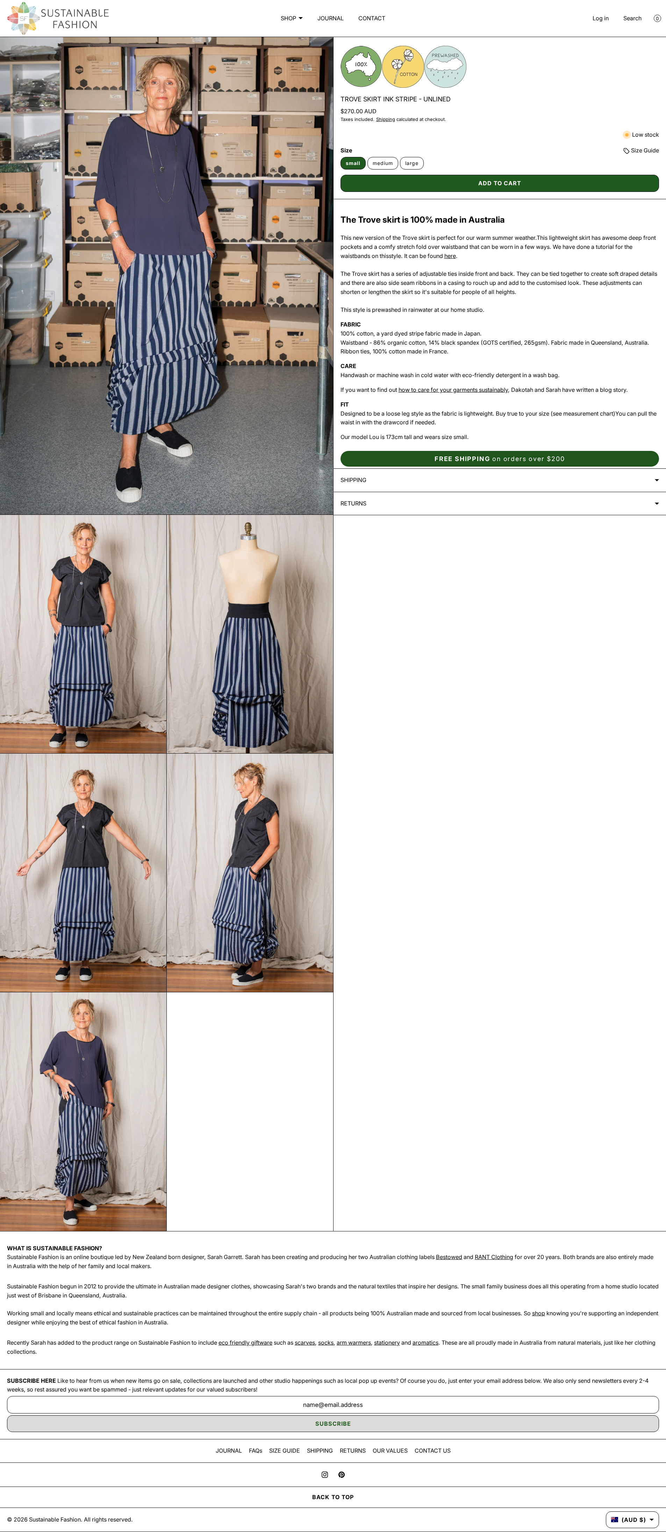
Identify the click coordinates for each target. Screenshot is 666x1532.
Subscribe (333, 1423)
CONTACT (371, 18)
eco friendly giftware (245, 1342)
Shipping (385, 119)
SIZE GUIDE (284, 1450)
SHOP (288, 18)
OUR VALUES (390, 1450)
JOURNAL (330, 18)
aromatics (425, 1342)
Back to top (333, 1497)
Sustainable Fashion (55, 1519)
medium (383, 163)
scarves (305, 1342)
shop (538, 1313)
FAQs (255, 1450)
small (353, 163)
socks (326, 1342)
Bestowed (449, 1256)
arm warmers (354, 1342)
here (450, 255)
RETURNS (353, 1450)
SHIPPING (320, 1450)
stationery (387, 1342)
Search (632, 18)
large (411, 163)
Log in (601, 18)
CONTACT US (433, 1450)
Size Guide (644, 150)
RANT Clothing (494, 1256)
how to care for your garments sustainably (453, 389)
